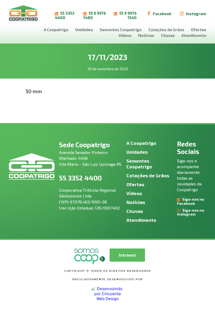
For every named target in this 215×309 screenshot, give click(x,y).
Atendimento (193, 35)
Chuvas (168, 35)
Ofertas (198, 29)
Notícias (146, 35)
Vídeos (125, 35)
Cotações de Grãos (166, 29)
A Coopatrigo (56, 29)
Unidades (84, 29)
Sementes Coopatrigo (121, 29)
